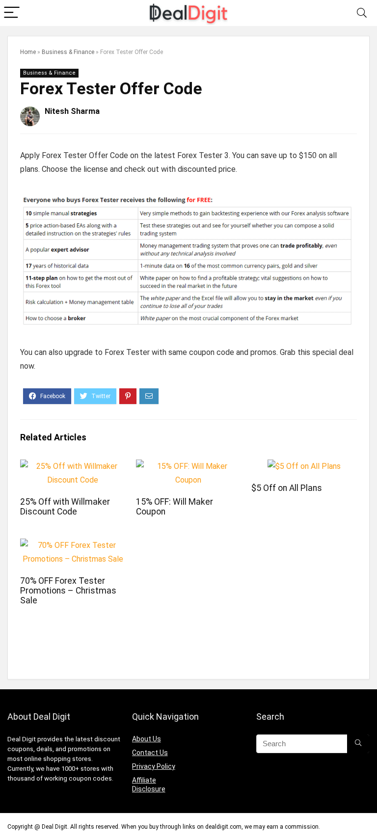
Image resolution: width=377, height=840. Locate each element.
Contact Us (150, 753)
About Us (146, 739)
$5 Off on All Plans (286, 488)
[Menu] (12, 13)
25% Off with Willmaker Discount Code (65, 506)
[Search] (362, 13)
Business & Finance (68, 52)
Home (28, 52)
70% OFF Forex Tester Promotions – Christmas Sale (68, 590)
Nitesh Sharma (72, 111)
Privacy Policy (153, 766)
